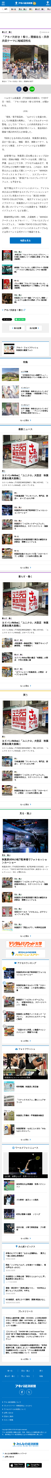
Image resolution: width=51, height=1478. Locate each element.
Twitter (29, 1392)
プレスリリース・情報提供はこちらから (18, 1406)
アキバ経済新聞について (12, 1402)
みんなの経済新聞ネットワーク (25, 1444)
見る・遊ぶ (23, 9)
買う (30, 9)
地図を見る (25, 240)
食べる (13, 9)
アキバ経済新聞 (23, 3)
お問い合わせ (8, 1413)
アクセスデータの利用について (15, 1409)
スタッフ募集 (8, 1420)
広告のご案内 (8, 1416)
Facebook (22, 1392)
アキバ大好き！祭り (13, 310)
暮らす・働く (40, 9)
